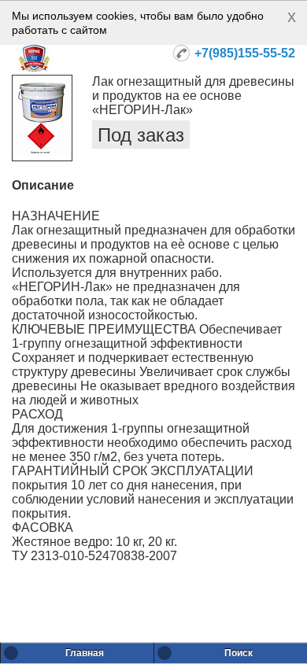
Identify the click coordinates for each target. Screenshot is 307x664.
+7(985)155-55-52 (244, 53)
